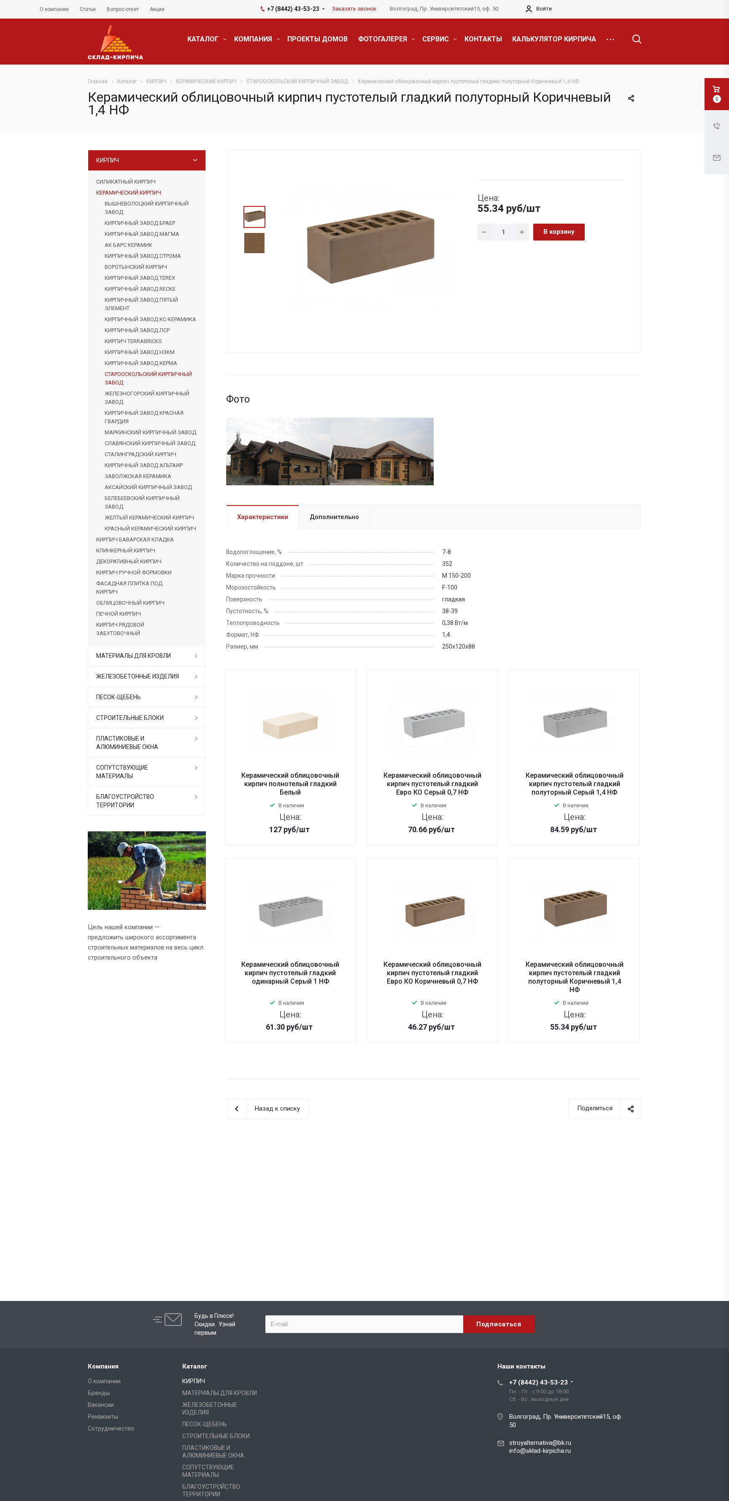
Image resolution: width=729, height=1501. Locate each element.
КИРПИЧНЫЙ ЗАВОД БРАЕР (140, 223)
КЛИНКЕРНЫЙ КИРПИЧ (125, 550)
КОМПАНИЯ (254, 39)
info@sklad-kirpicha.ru (540, 1451)
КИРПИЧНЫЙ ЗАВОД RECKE (140, 289)
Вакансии (101, 1404)
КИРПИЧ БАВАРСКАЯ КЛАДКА (135, 539)
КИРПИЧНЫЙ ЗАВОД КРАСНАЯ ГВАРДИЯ (144, 417)
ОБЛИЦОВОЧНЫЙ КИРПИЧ (130, 603)
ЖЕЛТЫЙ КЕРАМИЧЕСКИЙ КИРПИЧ (149, 517)
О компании (104, 1381)
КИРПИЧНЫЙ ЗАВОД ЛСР (137, 330)
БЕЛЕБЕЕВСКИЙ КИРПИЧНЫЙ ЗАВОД (142, 502)
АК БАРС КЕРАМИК (128, 245)
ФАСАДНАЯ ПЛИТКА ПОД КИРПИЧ (129, 587)
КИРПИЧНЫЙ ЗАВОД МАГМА (142, 234)
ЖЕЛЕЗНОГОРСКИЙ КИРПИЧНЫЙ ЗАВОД (147, 397)
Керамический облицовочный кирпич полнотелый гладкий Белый (290, 783)
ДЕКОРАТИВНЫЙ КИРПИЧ (129, 561)
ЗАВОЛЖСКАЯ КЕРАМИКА (138, 476)
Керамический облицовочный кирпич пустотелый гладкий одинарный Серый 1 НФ (290, 972)
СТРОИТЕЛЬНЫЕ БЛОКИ (130, 717)
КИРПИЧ (107, 160)
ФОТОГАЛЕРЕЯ (383, 39)
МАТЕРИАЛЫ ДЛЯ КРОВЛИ (133, 655)
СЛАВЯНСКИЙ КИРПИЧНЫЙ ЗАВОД (150, 443)
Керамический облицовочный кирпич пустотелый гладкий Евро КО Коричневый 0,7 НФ (432, 972)
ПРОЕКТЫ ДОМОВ (317, 39)
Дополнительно (334, 517)
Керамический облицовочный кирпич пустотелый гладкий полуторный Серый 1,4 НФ (575, 783)
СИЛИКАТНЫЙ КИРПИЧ (126, 181)
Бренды (99, 1393)
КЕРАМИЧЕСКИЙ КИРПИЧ (128, 192)
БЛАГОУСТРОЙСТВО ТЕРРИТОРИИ (125, 801)
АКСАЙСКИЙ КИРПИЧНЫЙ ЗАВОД (148, 487)
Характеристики (262, 517)
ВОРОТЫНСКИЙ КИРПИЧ (136, 267)
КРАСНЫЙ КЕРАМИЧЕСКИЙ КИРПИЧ (150, 528)
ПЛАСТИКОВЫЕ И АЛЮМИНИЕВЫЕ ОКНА (127, 742)
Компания (103, 1366)
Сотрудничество (111, 1428)
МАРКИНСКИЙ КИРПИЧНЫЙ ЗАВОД (150, 432)
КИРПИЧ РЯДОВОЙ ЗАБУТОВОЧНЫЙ (120, 629)
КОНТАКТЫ (483, 39)
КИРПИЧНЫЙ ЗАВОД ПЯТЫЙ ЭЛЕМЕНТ (141, 304)
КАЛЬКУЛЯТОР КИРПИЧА (554, 39)
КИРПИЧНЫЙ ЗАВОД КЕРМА (141, 363)
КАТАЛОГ (203, 39)
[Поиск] (632, 39)
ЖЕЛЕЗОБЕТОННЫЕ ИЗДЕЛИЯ (137, 676)
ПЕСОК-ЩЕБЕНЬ (118, 697)
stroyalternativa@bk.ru (540, 1443)
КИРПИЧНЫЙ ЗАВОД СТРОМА (143, 256)
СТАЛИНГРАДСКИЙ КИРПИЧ (140, 454)
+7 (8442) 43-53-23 (538, 1382)
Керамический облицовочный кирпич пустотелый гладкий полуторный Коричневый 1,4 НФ (575, 977)
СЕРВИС (436, 39)
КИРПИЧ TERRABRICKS (133, 341)
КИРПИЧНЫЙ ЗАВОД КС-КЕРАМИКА (150, 319)
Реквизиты (103, 1416)
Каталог (194, 1366)
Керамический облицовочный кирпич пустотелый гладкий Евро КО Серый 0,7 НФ (432, 783)
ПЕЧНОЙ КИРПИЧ (118, 614)
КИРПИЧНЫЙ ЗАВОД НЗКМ (140, 352)
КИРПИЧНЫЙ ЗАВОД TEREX (140, 278)
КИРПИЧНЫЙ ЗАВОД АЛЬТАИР (144, 465)
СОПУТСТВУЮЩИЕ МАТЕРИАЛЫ (122, 771)
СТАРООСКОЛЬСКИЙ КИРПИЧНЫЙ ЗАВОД (148, 378)
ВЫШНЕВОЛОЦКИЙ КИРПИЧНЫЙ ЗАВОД (147, 207)
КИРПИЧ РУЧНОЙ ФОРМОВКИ (134, 572)
